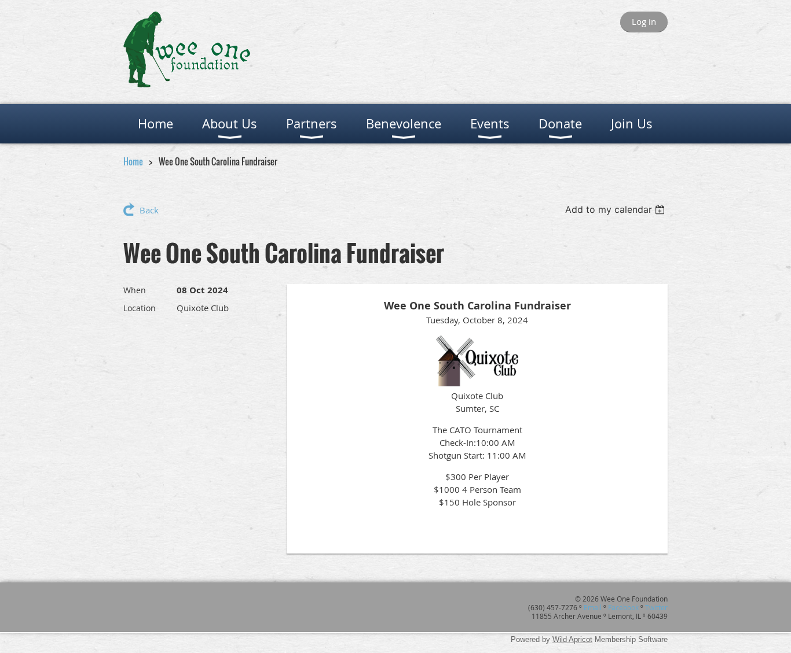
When (134, 290)
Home (133, 161)
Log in (644, 21)
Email (593, 607)
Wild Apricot (572, 639)
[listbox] (616, 209)
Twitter (656, 607)
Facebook (623, 607)
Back (149, 210)
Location (139, 307)
